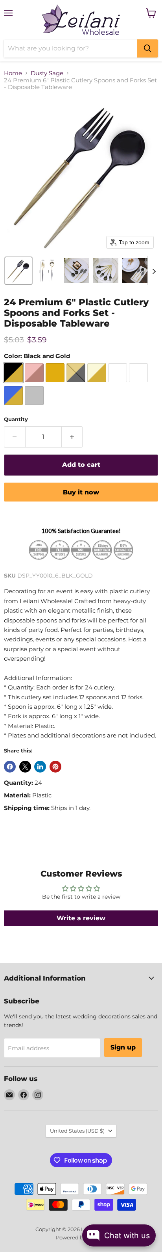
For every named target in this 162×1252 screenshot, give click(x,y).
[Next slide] (153, 270)
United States (77, 1131)
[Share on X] (25, 767)
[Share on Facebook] (10, 767)
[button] (18, 270)
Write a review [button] (81, 918)
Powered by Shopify (81, 1237)
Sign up (123, 1047)
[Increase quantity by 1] (72, 437)
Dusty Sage (47, 73)
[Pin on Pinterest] (55, 767)
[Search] (147, 48)
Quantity (16, 419)
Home (13, 73)
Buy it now (81, 492)
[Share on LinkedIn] (40, 767)
